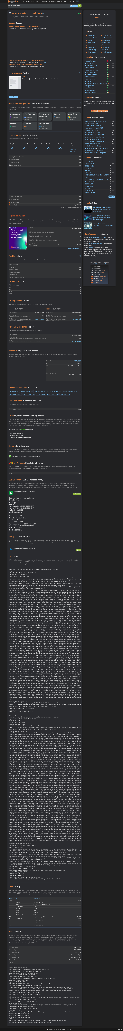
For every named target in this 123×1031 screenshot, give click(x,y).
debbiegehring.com (91, 61)
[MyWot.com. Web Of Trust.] (11, 463)
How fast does (25, 401)
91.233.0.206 (89, 168)
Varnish (57, 117)
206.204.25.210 (90, 170)
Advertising (72, 114)
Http (14, 556)
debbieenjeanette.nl (91, 74)
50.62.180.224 (89, 182)
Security (28, 123)
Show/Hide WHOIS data (95, 244)
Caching (57, 114)
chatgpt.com (92, 47)
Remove (90, 248)
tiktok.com (91, 43)
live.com (105, 50)
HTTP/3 (43, 126)
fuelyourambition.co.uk (69, 391)
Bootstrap (15, 117)
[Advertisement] (45, 45)
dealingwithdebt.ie (90, 92)
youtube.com (106, 35)
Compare (74, 6)
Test (79, 550)
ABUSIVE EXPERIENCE (62, 1)
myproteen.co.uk (52, 394)
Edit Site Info (13, 97)
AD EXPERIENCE (52, 1)
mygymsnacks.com (15, 394)
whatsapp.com (107, 52)
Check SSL (77, 493)
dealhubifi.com (89, 68)
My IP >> (111, 196)
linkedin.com (106, 45)
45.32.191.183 (89, 161)
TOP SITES (27, 1)
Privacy (64, 1029)
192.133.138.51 (89, 186)
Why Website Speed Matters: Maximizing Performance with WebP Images (101, 209)
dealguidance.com (90, 90)
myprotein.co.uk (14, 391)
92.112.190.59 (89, 191)
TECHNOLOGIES (71, 1)
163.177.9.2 (88, 177)
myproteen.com (65, 394)
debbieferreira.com (91, 65)
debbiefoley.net (90, 63)
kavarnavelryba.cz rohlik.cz (94, 135)
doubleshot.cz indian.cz (93, 126)
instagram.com (107, 38)
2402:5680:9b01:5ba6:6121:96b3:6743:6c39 (99, 175)
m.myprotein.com (26, 391)
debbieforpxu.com (90, 72)
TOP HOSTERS (45, 1)
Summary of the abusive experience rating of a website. (26, 330)
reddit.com (106, 43)
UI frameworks (15, 114)
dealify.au (88, 81)
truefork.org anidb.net (93, 146)
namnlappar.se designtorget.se (95, 141)
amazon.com (106, 40)
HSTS (28, 126)
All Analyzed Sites (52, 1029)
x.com (90, 40)
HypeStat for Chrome (101, 111)
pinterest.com (92, 52)
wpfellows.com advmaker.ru (94, 150)
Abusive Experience (21, 327)
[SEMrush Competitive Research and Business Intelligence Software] (17, 216)
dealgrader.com (90, 79)
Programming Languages (44, 115)
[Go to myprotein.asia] (43, 13)
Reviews (13, 123)
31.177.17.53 (42, 62)
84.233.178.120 (89, 188)
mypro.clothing (41, 394)
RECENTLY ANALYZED (36, 1)
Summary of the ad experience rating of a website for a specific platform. (31, 304)
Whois (15, 931)
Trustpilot (14, 126)
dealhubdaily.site (90, 77)
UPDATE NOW (99, 18)
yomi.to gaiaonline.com (93, 139)
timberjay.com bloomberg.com (95, 121)
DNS (14, 886)
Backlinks (17, 256)
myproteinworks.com (54, 391)
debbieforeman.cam (91, 70)
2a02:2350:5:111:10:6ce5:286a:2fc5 (96, 179)
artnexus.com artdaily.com (94, 137)
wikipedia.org (92, 50)
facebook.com (92, 38)
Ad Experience (19, 301)
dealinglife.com (89, 86)
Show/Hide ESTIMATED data (97, 238)
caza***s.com (89, 88)
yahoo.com (106, 47)
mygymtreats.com (29, 394)
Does (27, 415)
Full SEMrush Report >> (74, 248)
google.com (91, 35)
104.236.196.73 (89, 173)
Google (19, 446)
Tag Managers (30, 114)
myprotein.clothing (40, 391)
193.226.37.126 (89, 166)
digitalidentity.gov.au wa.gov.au (95, 153)
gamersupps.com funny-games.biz (97, 148)
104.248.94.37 (89, 164)
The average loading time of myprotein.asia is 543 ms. (25, 404)
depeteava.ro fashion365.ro (95, 128)
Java (42, 119)
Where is (24, 351)
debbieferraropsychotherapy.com (96, 83)
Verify (19, 536)
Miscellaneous (44, 123)
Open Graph (44, 128)
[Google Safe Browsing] (10, 456)
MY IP (77, 1)
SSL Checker (26, 480)
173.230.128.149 (90, 193)
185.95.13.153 (89, 184)
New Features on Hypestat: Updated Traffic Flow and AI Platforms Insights (101, 218)
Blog (59, 1029)
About (69, 1029)
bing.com (91, 45)
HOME (23, 1)
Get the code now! (99, 264)
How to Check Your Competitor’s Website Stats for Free (102, 226)
